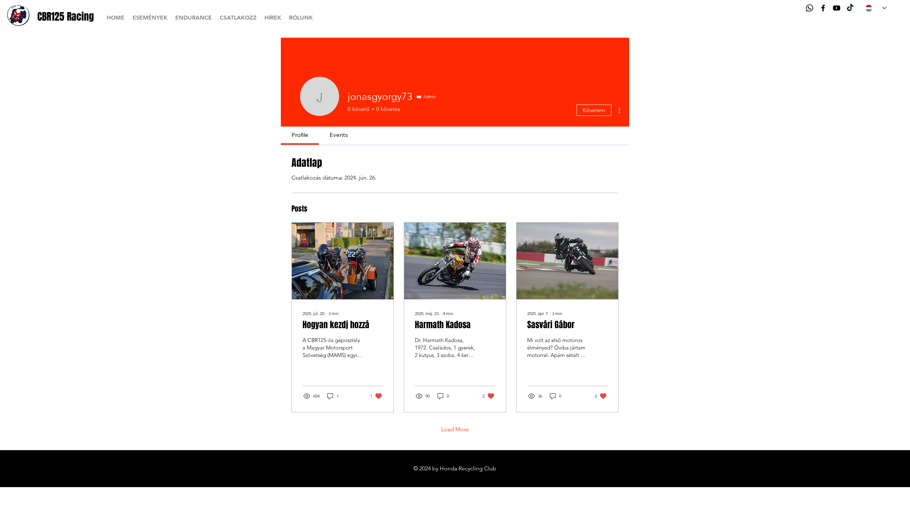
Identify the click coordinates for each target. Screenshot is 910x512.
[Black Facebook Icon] (823, 8)
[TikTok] (850, 8)
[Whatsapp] (809, 8)
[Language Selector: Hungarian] (876, 8)
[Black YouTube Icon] (836, 8)
